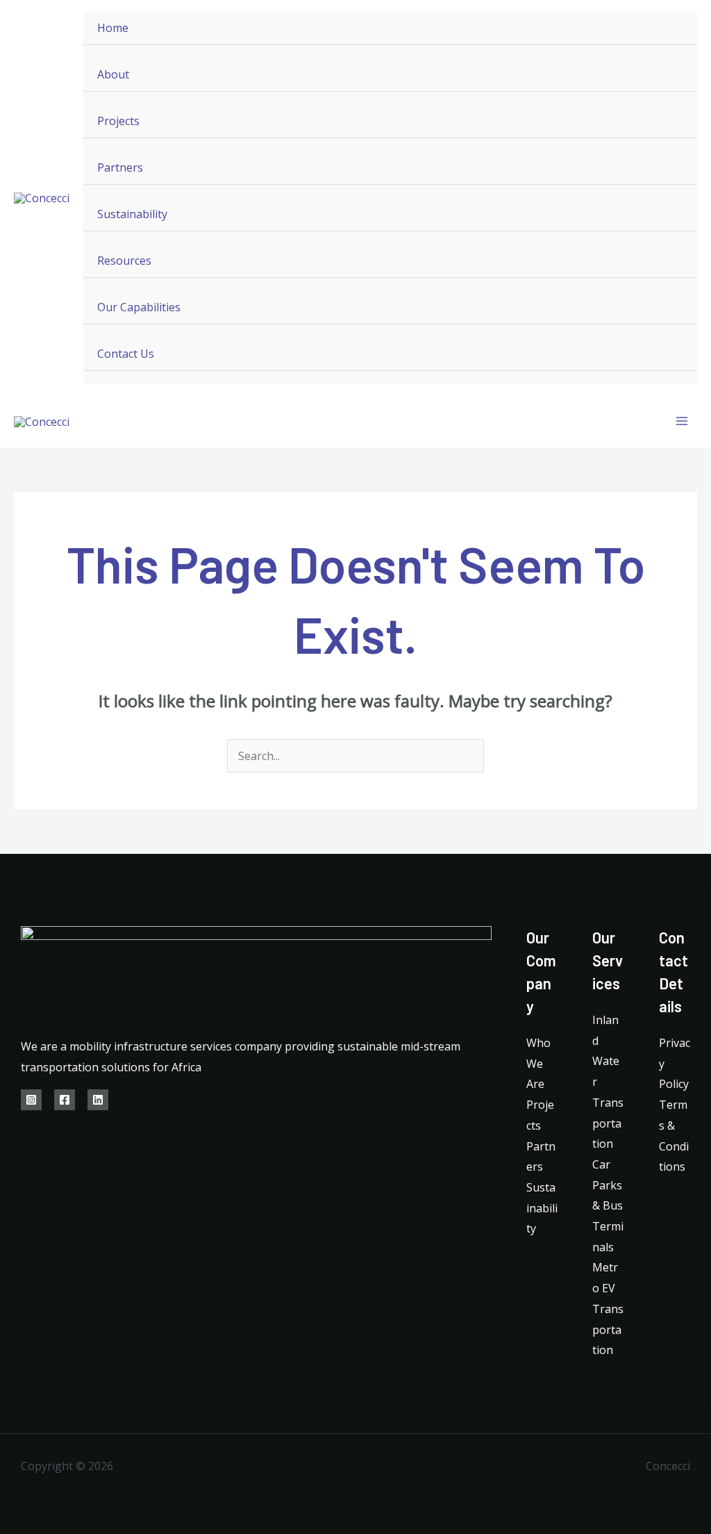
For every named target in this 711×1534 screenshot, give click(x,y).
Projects (118, 121)
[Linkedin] (97, 1099)
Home (112, 27)
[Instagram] (31, 1099)
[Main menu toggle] (682, 421)
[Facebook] (64, 1099)
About (113, 74)
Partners (120, 167)
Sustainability (132, 214)
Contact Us (125, 353)
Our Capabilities (139, 307)
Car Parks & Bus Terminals (608, 1206)
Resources (124, 260)
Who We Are (538, 1063)
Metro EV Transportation (608, 1309)
